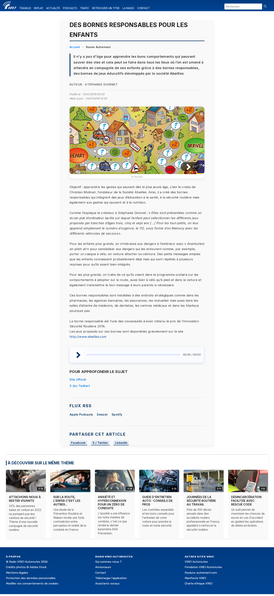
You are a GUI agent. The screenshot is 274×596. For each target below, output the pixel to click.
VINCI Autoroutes (196, 561)
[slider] (133, 354)
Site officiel (78, 379)
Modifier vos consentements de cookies (32, 583)
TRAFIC (84, 8)
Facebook (78, 443)
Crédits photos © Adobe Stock (26, 567)
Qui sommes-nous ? (108, 561)
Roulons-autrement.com (201, 572)
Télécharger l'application (111, 578)
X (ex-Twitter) (80, 386)
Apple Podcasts (81, 414)
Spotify (117, 414)
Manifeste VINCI (195, 578)
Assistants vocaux (107, 583)
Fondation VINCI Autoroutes (203, 567)
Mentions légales (17, 572)
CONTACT (143, 8)
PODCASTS (70, 8)
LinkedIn (121, 443)
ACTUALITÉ (53, 8)
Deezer (102, 414)
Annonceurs (103, 567)
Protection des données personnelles (31, 578)
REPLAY (38, 8)
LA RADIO (128, 8)
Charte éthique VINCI (198, 583)
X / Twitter (100, 443)
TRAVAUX (25, 8)
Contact (100, 572)
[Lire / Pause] (185, 166)
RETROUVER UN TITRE (106, 8)
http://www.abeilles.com (88, 336)
